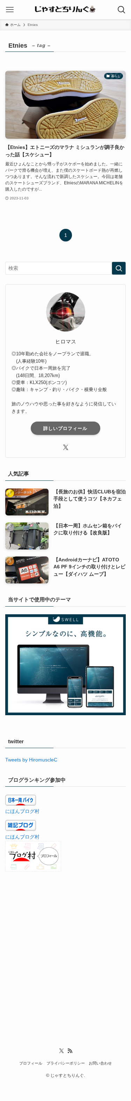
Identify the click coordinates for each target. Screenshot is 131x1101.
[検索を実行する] (119, 268)
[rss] (70, 1051)
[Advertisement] (65, 948)
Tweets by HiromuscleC (31, 760)
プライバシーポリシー (65, 1063)
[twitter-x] (65, 447)
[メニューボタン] (9, 9)
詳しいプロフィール (65, 428)
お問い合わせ (100, 1063)
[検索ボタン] (121, 9)
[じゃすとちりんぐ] (65, 9)
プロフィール (30, 1063)
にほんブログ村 (22, 811)
